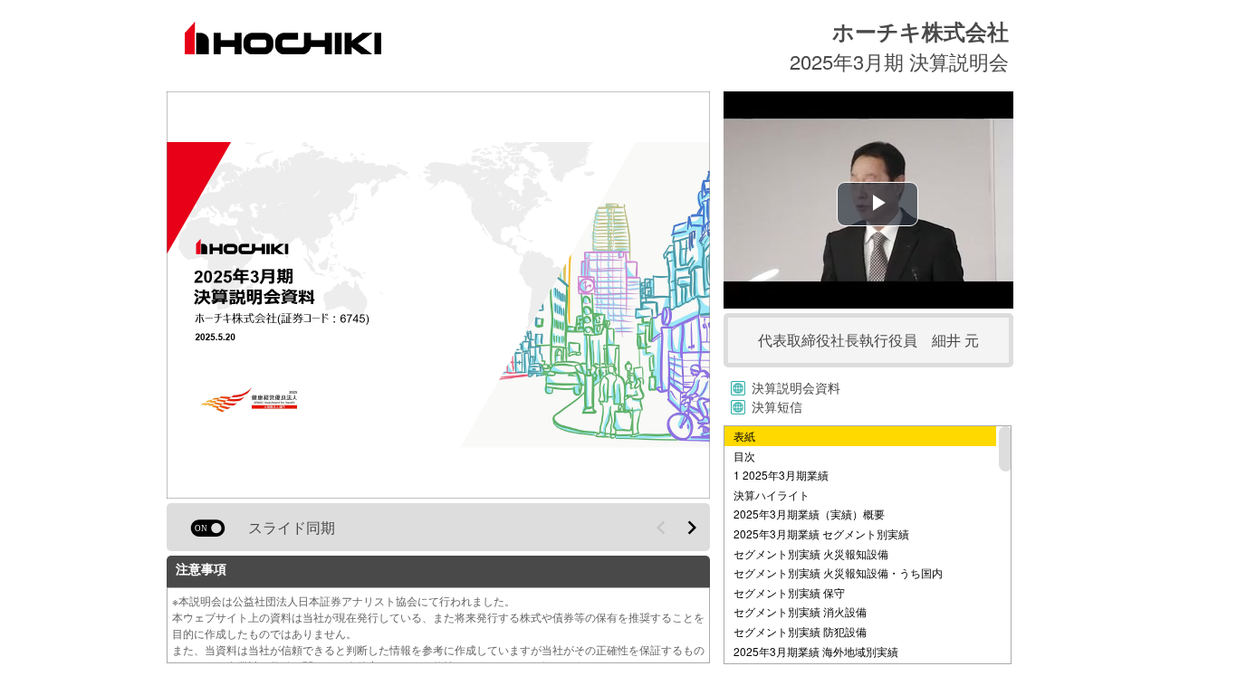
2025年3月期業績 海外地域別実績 (816, 651)
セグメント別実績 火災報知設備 (811, 553)
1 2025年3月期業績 (781, 474)
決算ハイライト (772, 494)
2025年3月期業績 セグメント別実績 (821, 533)
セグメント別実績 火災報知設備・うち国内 (838, 572)
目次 (744, 455)
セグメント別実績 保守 (789, 592)
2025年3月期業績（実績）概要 (809, 513)
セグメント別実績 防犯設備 (800, 631)
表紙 (744, 435)
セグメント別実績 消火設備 (800, 611)
